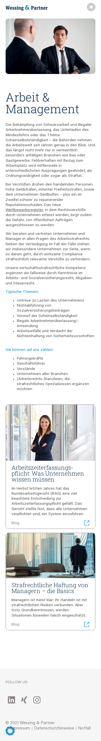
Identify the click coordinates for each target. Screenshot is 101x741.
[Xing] (24, 700)
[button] (10, 731)
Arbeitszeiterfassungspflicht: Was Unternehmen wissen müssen (48, 473)
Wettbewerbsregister (24, 210)
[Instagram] (37, 700)
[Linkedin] (11, 700)
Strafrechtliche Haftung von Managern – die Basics (50, 588)
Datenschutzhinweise (54, 728)
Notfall (84, 728)
